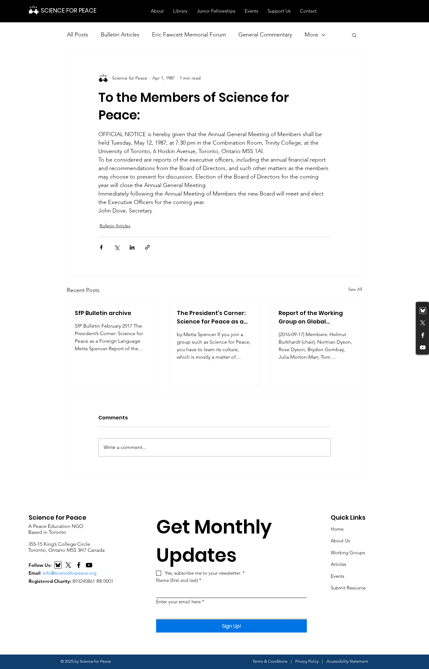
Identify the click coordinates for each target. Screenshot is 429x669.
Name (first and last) (178, 580)
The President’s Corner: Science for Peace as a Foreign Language (211, 317)
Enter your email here (180, 602)
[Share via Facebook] (101, 247)
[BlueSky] (58, 565)
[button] (157, 11)
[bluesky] (422, 310)
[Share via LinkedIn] (132, 247)
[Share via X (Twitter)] (117, 247)
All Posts (77, 34)
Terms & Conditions (270, 661)
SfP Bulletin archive (103, 313)
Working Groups (348, 553)
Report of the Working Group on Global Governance (311, 317)
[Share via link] (147, 247)
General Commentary (265, 34)
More (311, 34)
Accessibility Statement (347, 661)
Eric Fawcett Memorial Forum (189, 34)
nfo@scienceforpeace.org (70, 573)
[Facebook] (422, 335)
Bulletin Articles (120, 34)
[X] (68, 565)
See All (355, 289)
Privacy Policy (307, 661)
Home (337, 529)
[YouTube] (422, 347)
